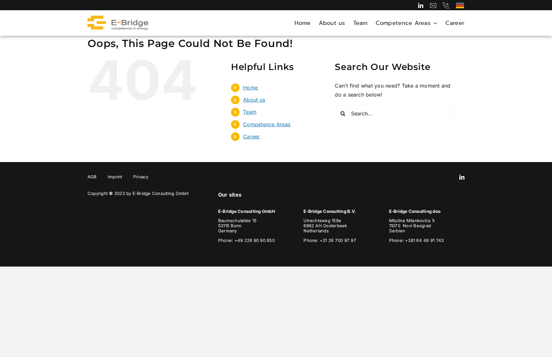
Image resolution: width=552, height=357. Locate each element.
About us (254, 100)
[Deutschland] (460, 5)
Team (250, 112)
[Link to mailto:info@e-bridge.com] (433, 5)
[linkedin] (420, 5)
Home (250, 87)
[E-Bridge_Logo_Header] (118, 18)
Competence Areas (266, 124)
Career (251, 136)
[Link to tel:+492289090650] (446, 5)
